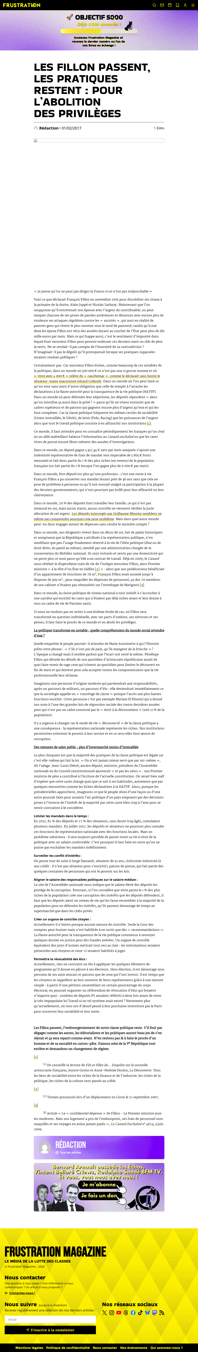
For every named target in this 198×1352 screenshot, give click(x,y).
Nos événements (133, 1347)
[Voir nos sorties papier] (177, 5)
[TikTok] (140, 1312)
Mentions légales (29, 1347)
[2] (97, 569)
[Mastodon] (154, 1312)
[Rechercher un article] (154, 5)
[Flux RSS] (161, 1312)
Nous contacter (105, 1347)
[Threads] (126, 1312)
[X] (104, 1312)
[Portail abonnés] (185, 5)
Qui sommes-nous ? (166, 1347)
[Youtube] (118, 1312)
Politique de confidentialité (68, 1347)
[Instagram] (111, 1312)
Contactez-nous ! (22, 1293)
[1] (149, 423)
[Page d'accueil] (21, 5)
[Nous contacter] (162, 5)
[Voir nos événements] (170, 5)
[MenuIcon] (193, 5)
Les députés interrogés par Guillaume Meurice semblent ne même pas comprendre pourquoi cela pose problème (98, 516)
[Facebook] (133, 1312)
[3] (142, 585)
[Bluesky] (147, 1312)
